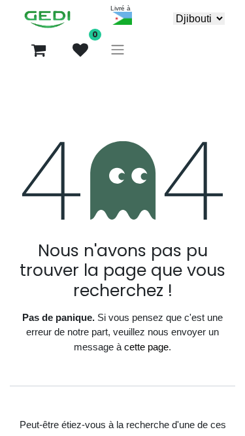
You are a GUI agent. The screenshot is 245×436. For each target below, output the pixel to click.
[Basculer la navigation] (117, 50)
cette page (146, 346)
